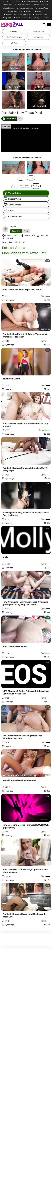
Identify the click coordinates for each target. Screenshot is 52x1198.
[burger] (49, 24)
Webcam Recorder (31, 2)
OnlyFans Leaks (15, 11)
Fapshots (7, 18)
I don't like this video (17, 186)
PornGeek (38, 37)
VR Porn (14, 43)
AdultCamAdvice (23, 5)
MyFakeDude (10, 15)
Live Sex (6, 126)
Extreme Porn (42, 8)
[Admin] (5, 229)
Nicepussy (35, 18)
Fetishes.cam (25, 15)
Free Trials (8, 5)
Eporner (45, 2)
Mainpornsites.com (26, 8)
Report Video (14, 199)
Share (11, 210)
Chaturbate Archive (11, 2)
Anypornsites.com (41, 5)
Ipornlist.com (9, 8)
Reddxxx (29, 11)
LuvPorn (39, 11)
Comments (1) (15, 216)
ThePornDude (38, 31)
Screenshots (15, 204)
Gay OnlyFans (21, 18)
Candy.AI (14, 31)
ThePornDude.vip (14, 37)
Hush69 (46, 18)
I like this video (13, 186)
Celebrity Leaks (41, 15)
